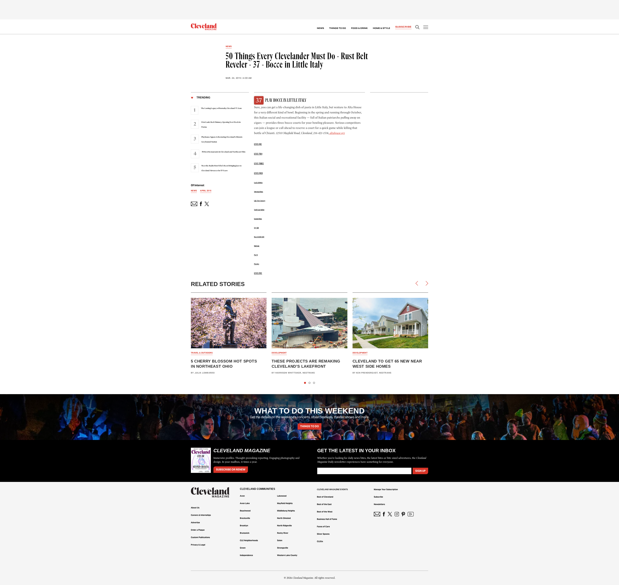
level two (258, 154)
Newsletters (379, 504)
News (320, 28)
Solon (279, 540)
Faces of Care (323, 526)
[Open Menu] (425, 27)
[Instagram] (397, 514)
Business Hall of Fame (327, 519)
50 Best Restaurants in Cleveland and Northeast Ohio (223, 152)
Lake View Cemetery (259, 201)
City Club (256, 228)
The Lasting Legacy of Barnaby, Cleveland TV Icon (221, 108)
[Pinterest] (403, 514)
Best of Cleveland (325, 497)
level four (258, 173)
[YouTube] (411, 514)
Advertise (195, 522)
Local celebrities (258, 183)
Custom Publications (200, 537)
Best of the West (324, 511)
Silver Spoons (323, 534)
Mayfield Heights (285, 503)
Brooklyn (244, 525)
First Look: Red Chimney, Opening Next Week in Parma (221, 124)
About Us (195, 507)
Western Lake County (287, 555)
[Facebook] (384, 514)
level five (258, 273)
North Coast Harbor (259, 210)
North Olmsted (284, 518)
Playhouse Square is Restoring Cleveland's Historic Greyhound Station (221, 139)
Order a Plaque (198, 530)
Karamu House (258, 219)
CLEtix (320, 541)
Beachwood (245, 510)
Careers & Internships (201, 515)
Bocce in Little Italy (259, 237)
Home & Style (381, 28)
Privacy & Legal (198, 545)
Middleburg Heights (286, 510)
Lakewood (281, 496)
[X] (390, 514)
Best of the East (324, 504)
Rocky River (282, 533)
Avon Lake (245, 503)
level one (258, 144)
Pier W (256, 255)
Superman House (258, 192)
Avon (242, 496)
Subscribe (403, 26)
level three (259, 163)
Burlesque (256, 246)
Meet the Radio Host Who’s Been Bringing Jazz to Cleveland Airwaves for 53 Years (221, 168)
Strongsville (282, 548)
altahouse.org (337, 133)
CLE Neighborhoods (249, 540)
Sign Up (420, 471)
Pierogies (256, 264)
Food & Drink (359, 28)
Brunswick (244, 533)
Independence (246, 555)
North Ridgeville (284, 525)
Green (243, 548)
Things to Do (337, 28)
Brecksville (245, 518)
